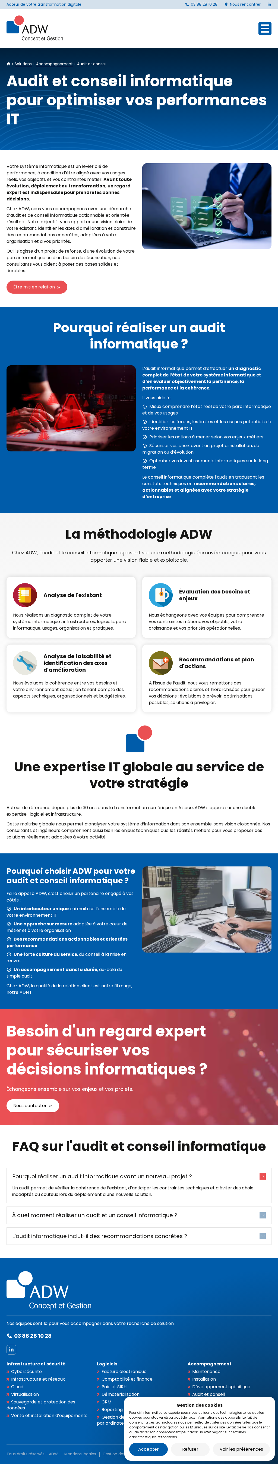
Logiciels (107, 1364)
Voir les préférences (241, 1449)
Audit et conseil (208, 1394)
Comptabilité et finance (127, 1379)
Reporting (112, 1409)
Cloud (17, 1387)
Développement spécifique (221, 1387)
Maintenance (206, 1371)
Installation (204, 1379)
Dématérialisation (121, 1394)
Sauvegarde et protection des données (41, 1405)
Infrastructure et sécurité (36, 1364)
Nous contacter (30, 1105)
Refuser (190, 1449)
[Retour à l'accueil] (35, 28)
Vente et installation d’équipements (49, 1415)
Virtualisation (25, 1394)
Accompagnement (210, 1364)
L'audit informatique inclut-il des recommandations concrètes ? (99, 1236)
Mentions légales (80, 1454)
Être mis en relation (34, 287)
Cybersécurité (26, 1371)
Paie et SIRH (114, 1387)
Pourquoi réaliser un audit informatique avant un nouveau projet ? (102, 1176)
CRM (106, 1402)
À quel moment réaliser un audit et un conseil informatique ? (94, 1215)
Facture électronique (124, 1371)
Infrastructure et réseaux (38, 1379)
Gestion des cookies (122, 1454)
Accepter (148, 1449)
